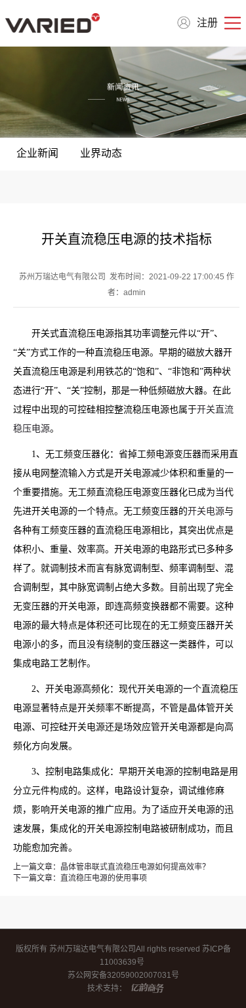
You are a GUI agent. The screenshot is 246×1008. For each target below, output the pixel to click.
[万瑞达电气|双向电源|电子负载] (52, 23)
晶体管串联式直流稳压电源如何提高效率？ (111, 867)
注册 (207, 22)
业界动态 (101, 153)
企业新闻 (37, 153)
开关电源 (206, 511)
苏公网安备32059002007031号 (123, 975)
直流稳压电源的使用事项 (80, 878)
